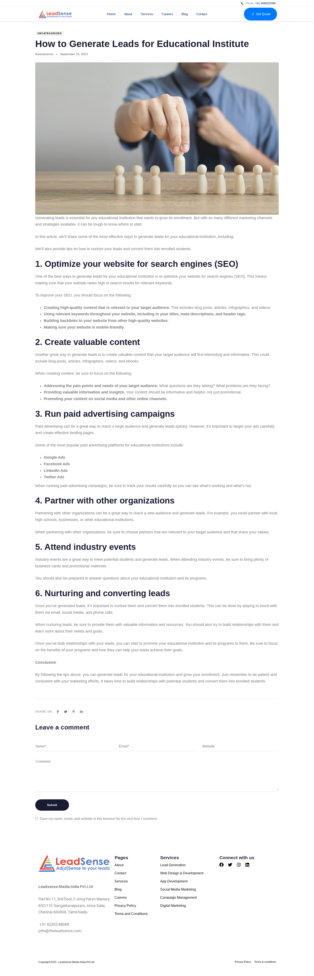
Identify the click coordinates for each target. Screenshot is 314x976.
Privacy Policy (125, 905)
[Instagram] (239, 865)
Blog (185, 14)
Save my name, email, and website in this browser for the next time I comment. (98, 818)
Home (111, 14)
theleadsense (44, 54)
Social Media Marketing (178, 889)
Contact (201, 14)
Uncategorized (50, 33)
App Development (174, 881)
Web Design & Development (181, 873)
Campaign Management (178, 897)
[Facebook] (221, 865)
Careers (167, 14)
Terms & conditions (265, 961)
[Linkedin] (247, 865)
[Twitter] (230, 865)
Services (147, 14)
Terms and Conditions (131, 914)
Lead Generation (173, 865)
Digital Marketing (173, 905)
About (128, 14)
